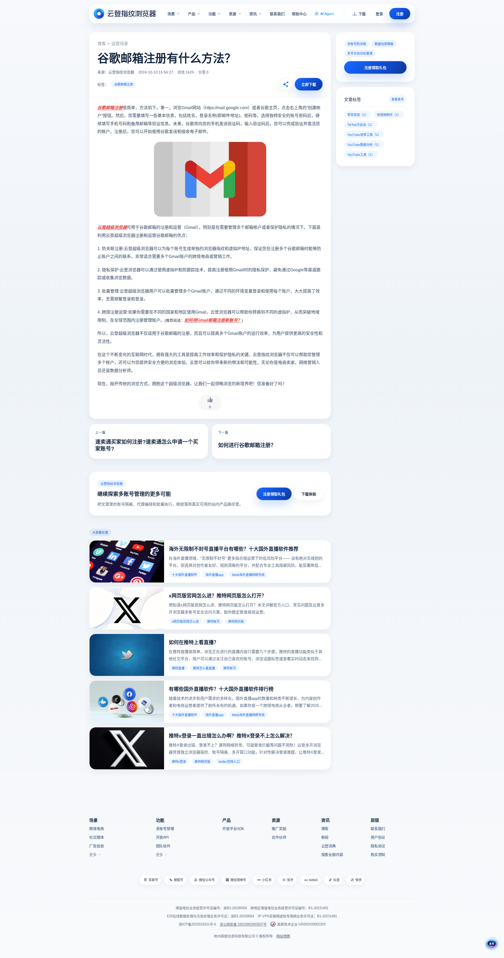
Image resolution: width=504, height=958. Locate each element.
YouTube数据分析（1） (364, 144)
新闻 (325, 837)
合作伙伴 (279, 837)
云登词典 (328, 845)
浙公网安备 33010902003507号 (243, 924)
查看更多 (397, 99)
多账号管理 (165, 828)
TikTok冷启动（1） (360, 124)
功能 (212, 13)
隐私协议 (378, 845)
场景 (171, 13)
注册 (399, 13)
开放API (162, 837)
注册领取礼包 (274, 493)
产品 (191, 13)
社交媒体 (96, 837)
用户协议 (378, 837)
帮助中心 (299, 13)
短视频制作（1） (389, 114)
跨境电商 (96, 828)
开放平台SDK (233, 828)
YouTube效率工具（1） (364, 134)
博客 (101, 43)
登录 (379, 13)
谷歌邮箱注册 (123, 84)
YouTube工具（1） (361, 154)
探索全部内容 (332, 854)
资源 (232, 13)
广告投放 (96, 845)
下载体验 (308, 493)
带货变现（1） (357, 114)
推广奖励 (279, 828)
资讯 (253, 13)
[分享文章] (286, 84)
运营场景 (119, 43)
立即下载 (308, 84)
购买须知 (378, 854)
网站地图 (283, 935)
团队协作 (163, 845)
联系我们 (277, 13)
